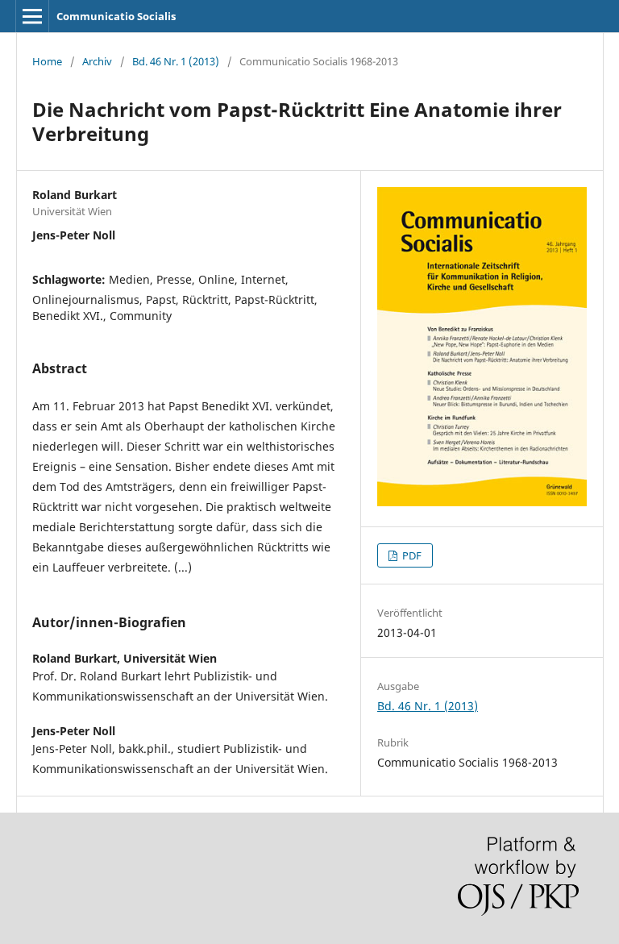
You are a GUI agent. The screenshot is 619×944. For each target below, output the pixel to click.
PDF (411, 555)
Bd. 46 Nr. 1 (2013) (175, 61)
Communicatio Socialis (116, 16)
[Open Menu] (32, 16)
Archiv (97, 61)
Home (47, 61)
